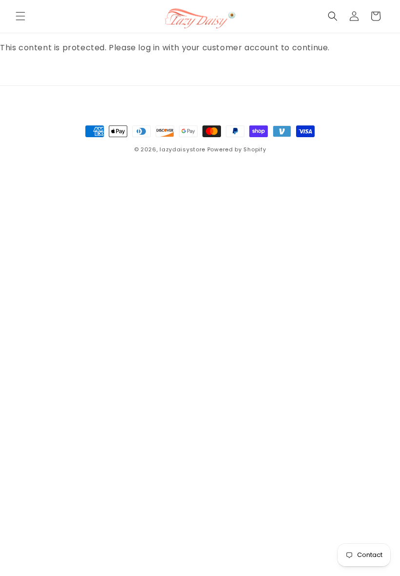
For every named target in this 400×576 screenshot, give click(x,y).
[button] (20, 16)
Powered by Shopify (236, 149)
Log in (29, 74)
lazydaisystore (182, 149)
